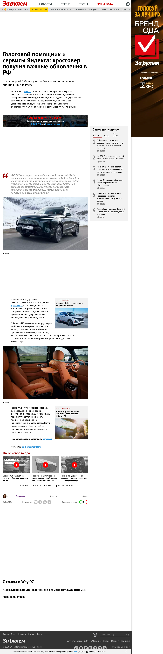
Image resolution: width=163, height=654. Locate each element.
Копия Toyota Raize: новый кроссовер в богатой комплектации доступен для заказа (109, 197)
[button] (126, 651)
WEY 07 (27, 91)
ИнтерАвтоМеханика (17, 9)
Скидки (102, 9)
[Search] (127, 634)
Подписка (125, 641)
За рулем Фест (9, 634)
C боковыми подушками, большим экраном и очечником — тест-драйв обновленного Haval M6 (110, 144)
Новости (45, 4)
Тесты (83, 4)
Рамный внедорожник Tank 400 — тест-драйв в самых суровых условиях (111, 211)
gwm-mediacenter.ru (31, 446)
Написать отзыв (14, 597)
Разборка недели (59, 9)
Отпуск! (93, 9)
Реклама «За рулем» (121, 646)
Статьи (65, 4)
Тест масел (114, 9)
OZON (34, 124)
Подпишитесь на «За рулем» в (45, 485)
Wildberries (96, 641)
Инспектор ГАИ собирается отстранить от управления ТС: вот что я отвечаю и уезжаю (110, 169)
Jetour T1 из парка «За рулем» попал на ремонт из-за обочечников (110, 182)
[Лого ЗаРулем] (15, 3)
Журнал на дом (39, 9)
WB (39, 124)
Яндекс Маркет (52, 124)
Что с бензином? (78, 9)
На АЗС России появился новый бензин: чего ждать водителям (110, 157)
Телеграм (47, 438)
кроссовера (16, 305)
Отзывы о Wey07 (18, 581)
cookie (75, 651)
